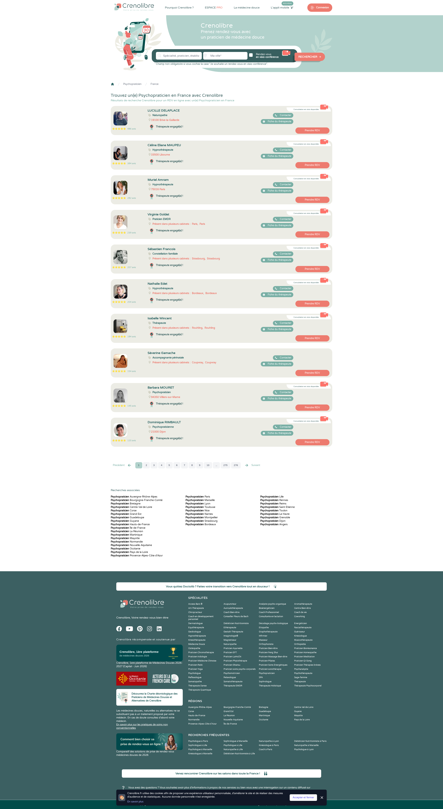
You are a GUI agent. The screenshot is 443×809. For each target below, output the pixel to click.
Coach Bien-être (231, 612)
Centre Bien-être (302, 608)
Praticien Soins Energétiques (273, 665)
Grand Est (126, 514)
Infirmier (263, 636)
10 (208, 465)
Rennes (274, 500)
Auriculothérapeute (233, 608)
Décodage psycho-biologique (273, 623)
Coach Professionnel (269, 612)
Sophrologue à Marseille (236, 741)
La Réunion (127, 531)
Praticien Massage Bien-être (273, 656)
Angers (274, 524)
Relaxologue (230, 677)
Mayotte (125, 538)
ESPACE (214, 7)
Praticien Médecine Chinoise (202, 661)
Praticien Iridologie (197, 656)
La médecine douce (247, 7)
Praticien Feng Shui (268, 652)
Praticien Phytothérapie (235, 661)
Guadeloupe (127, 517)
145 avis (131, 406)
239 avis (131, 233)
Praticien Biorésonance (305, 648)
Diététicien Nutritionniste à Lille (239, 753)
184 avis (131, 336)
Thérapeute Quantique (199, 690)
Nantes (199, 514)
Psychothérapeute (303, 673)
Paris (198, 496)
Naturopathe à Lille (233, 749)
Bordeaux (201, 524)
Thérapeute (300, 681)
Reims (273, 503)
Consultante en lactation (271, 616)
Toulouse (200, 507)
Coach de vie (300, 612)
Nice (198, 510)
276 (236, 465)
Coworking (299, 616)
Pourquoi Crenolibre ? (179, 7)
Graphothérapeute (268, 631)
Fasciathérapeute (302, 627)
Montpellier (202, 517)
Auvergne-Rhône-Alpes (134, 496)
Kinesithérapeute (196, 640)
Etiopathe (264, 627)
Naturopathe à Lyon (269, 741)
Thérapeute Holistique (270, 685)
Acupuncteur (230, 604)
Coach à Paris (265, 749)
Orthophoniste (266, 644)
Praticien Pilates (267, 661)
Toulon (273, 510)
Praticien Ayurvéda (233, 648)
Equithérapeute (196, 627)
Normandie (127, 541)
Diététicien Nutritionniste (236, 623)
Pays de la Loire (129, 552)
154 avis (131, 371)
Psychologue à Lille (233, 745)
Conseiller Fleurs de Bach (236, 616)
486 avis (131, 129)
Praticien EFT (230, 652)
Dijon (273, 520)
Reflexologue (194, 677)
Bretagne (126, 503)
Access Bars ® (195, 604)
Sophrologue (265, 681)
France (155, 84)
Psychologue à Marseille (200, 749)
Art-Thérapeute (196, 608)
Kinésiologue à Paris (269, 745)
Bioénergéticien (266, 608)
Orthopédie (300, 644)
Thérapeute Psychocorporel (308, 685)
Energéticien (300, 623)
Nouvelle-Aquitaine (131, 545)
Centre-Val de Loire (131, 507)
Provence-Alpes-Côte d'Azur (137, 555)
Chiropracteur (195, 612)
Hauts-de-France (130, 524)
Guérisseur (299, 631)
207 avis (131, 267)
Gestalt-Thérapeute (233, 631)
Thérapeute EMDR (233, 685)
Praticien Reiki (195, 665)
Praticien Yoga (195, 669)
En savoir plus (135, 801)
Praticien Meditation (304, 656)
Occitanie (125, 548)
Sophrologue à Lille (197, 745)
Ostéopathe (194, 648)
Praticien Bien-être (268, 648)
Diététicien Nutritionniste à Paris (310, 741)
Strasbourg (202, 520)
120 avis (131, 440)
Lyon (198, 503)
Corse (124, 510)
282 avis (131, 198)
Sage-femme (300, 677)
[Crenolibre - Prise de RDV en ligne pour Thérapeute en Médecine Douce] (134, 7)
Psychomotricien (232, 673)
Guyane (125, 520)
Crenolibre (123, 617)
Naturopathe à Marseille (306, 745)
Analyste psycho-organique (272, 604)
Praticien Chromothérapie (201, 652)
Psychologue (194, 673)
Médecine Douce (196, 644)
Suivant (255, 465)
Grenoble (275, 517)
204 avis (131, 302)
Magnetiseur (230, 640)
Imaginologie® (231, 636)
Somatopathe (195, 681)
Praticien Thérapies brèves (307, 665)
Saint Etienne (277, 507)
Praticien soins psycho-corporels (240, 669)
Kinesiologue (300, 636)
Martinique (126, 534)
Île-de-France (128, 527)
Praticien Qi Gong (303, 661)
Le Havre (275, 514)
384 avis (131, 163)
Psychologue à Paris (198, 741)
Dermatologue (195, 623)
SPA (261, 677)
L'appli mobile (281, 7)
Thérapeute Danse (197, 685)
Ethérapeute (230, 627)
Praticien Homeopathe (305, 652)
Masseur (263, 640)
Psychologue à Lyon (304, 749)
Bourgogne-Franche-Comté (136, 500)
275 (225, 465)
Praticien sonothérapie (270, 669)
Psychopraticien (132, 84)
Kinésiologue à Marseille (200, 753)
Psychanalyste (301, 669)
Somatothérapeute (233, 681)
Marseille (200, 500)
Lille (272, 496)
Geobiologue (194, 631)
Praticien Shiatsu (232, 665)
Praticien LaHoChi (232, 656)
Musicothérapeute (303, 640)
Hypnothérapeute (197, 636)
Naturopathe (230, 644)
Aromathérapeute (303, 604)
